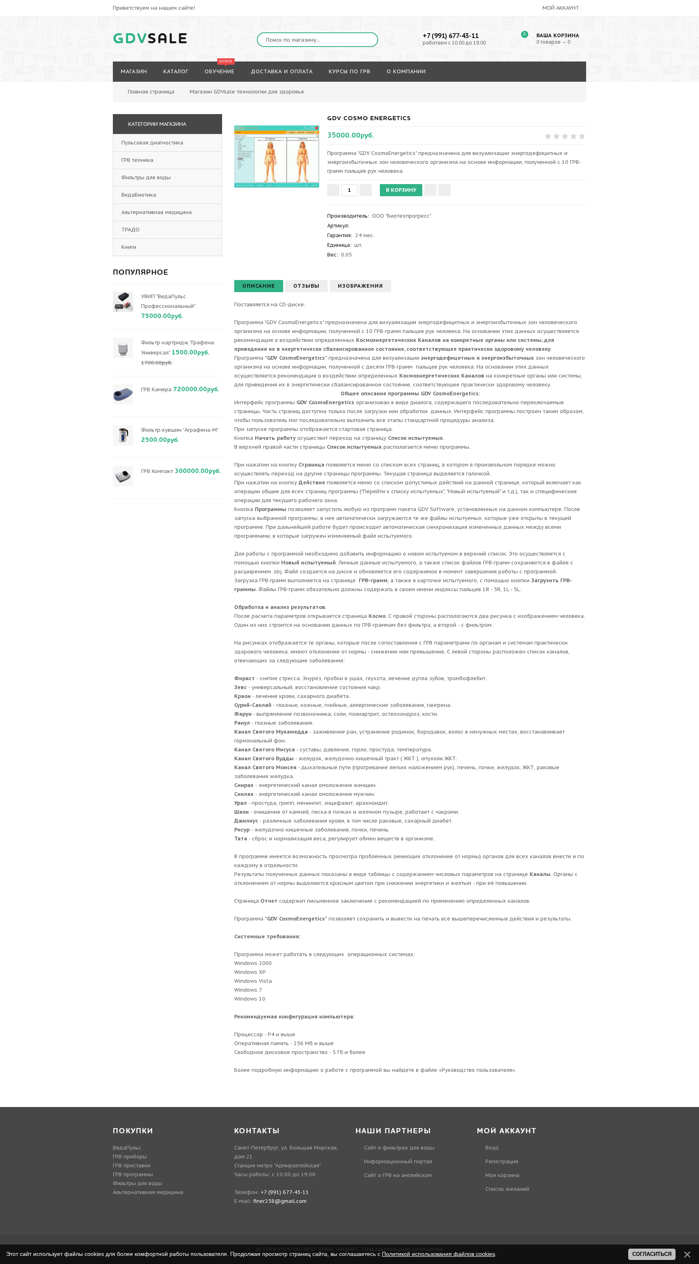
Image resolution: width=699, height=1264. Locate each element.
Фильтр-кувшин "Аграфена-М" (179, 429)
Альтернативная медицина (156, 212)
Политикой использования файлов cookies (438, 1254)
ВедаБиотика (138, 194)
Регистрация (501, 1161)
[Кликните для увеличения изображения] (276, 156)
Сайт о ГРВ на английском (398, 1175)
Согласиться (651, 1254)
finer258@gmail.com (280, 1201)
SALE (151, 39)
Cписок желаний (507, 1189)
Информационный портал (398, 1161)
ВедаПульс (127, 1147)
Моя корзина (502, 1175)
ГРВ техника (137, 160)
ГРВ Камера (156, 389)
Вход (492, 1147)
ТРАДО (130, 229)
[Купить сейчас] (444, 190)
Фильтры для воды (146, 177)
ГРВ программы (133, 1174)
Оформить (549, 87)
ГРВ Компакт (157, 471)
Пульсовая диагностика (152, 142)
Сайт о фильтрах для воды (399, 1147)
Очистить (593, 87)
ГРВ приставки (131, 1165)
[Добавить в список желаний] (430, 190)
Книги (128, 247)
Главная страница (151, 91)
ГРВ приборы (130, 1156)
